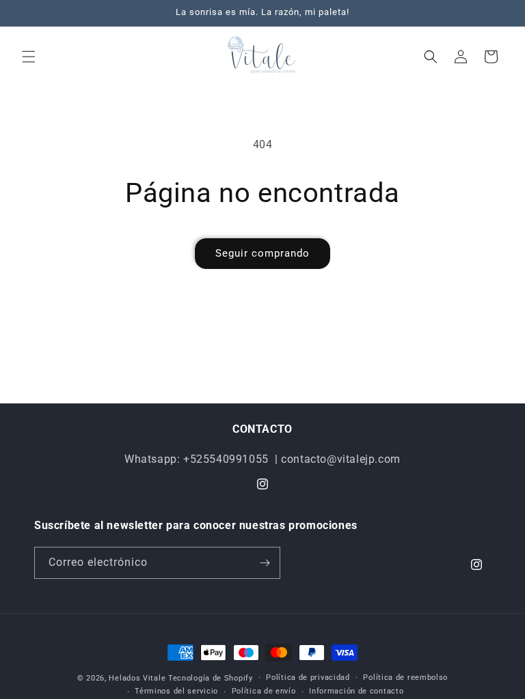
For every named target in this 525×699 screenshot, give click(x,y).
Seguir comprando (262, 253)
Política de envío (264, 691)
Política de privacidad (307, 677)
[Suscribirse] (265, 563)
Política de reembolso (405, 677)
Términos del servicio (176, 691)
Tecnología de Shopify (210, 678)
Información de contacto (356, 691)
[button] (29, 57)
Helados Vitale (137, 678)
